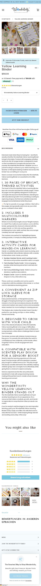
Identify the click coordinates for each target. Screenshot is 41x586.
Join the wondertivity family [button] (13, 544)
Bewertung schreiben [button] (20, 477)
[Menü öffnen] (5, 10)
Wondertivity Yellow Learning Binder (16, 93)
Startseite (6, 19)
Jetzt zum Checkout (20, 120)
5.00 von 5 (26, 455)
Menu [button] (4, 537)
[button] (6, 85)
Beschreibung (7, 148)
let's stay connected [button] (10, 550)
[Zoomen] (35, 42)
